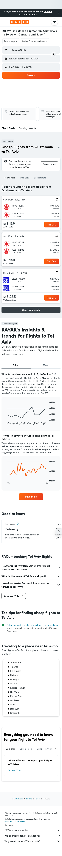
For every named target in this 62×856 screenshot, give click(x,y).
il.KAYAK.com (17, 799)
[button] (58, 13)
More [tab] (45, 365)
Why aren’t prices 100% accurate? (22, 841)
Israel (38, 799)
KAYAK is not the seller (16, 830)
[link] (31, 496)
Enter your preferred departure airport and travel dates (32, 625)
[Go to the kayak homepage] (19, 22)
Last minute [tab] (40, 177)
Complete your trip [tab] (46, 748)
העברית (48, 11)
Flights (29, 799)
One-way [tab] (24, 177)
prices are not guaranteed (15, 821)
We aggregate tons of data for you (22, 835)
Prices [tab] (16, 365)
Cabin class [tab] (26, 748)
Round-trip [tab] (9, 177)
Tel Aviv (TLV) (14, 770)
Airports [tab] (10, 748)
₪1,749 (6, 31)
